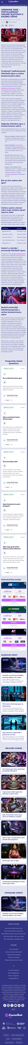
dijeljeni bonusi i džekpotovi (8, 195)
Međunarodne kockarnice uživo (14, 960)
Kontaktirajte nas (14, 978)
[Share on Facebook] (6, 25)
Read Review (14, 602)
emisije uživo (13, 174)
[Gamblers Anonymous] (4, 1028)
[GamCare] (11, 1028)
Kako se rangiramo (13, 975)
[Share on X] (2, 25)
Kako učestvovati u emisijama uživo (14, 939)
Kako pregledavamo (13, 973)
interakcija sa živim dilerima (8, 88)
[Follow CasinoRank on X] (11, 1005)
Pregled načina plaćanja (13, 954)
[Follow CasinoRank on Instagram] (8, 1005)
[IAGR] (19, 1028)
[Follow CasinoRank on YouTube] (15, 1005)
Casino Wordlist (13, 949)
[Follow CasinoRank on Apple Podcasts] (22, 1005)
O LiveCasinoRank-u (13, 970)
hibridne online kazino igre (18, 253)
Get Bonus (14, 600)
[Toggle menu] (2, 1)
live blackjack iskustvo (17, 147)
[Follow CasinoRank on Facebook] (4, 1005)
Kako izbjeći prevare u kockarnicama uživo (14, 934)
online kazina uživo (14, 79)
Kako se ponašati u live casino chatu (14, 936)
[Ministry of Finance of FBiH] (9, 1024)
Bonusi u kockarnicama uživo (13, 952)
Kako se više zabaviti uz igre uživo (13, 931)
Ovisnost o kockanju (13, 957)
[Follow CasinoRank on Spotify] (19, 1005)
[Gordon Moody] (21, 1024)
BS (13, 1009)
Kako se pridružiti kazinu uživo (13, 928)
